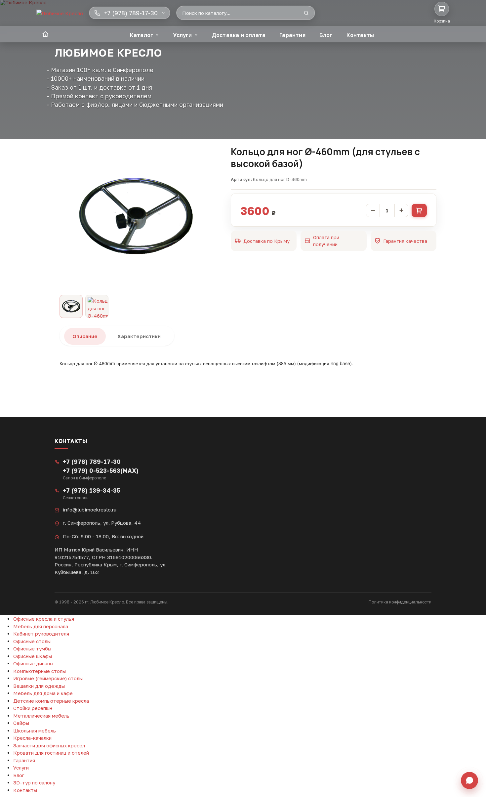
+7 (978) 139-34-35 (91, 490)
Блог (326, 35)
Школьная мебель (34, 730)
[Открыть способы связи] (469, 780)
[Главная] (45, 34)
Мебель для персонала (40, 626)
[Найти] (306, 13)
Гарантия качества (405, 241)
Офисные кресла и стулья (43, 619)
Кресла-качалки (32, 738)
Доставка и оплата (238, 35)
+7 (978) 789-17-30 (92, 461)
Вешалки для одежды (39, 686)
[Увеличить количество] (401, 210)
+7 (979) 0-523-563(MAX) (101, 470)
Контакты (360, 35)
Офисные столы (32, 641)
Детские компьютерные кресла (51, 701)
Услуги (182, 35)
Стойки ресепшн (32, 708)
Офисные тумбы (32, 648)
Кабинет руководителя (41, 634)
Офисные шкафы (32, 656)
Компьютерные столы (39, 671)
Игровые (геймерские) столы (48, 678)
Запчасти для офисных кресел (49, 745)
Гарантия (292, 35)
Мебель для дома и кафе (43, 693)
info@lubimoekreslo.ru (89, 509)
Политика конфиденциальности (400, 601)
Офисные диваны (33, 663)
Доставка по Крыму (266, 241)
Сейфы (21, 723)
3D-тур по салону (34, 782)
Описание (85, 336)
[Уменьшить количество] (373, 210)
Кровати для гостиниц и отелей (51, 753)
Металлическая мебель (41, 716)
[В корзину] (419, 210)
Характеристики (139, 336)
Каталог (141, 35)
